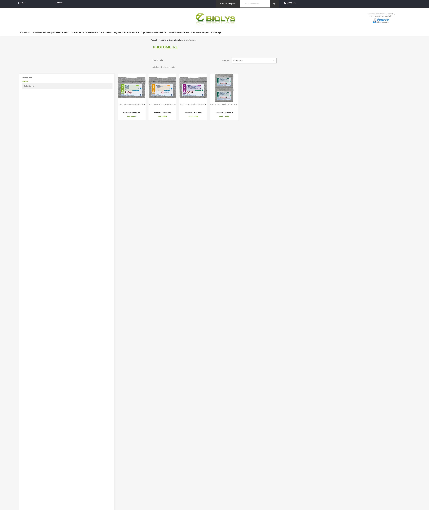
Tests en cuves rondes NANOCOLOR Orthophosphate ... (200, 104)
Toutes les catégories (227, 4)
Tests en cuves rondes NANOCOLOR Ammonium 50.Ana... (170, 104)
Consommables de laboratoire (84, 32)
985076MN (198, 112)
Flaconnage (216, 32)
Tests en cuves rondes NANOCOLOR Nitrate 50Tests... (138, 104)
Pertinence (254, 60)
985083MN (229, 112)
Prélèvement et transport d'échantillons (50, 32)
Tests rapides (105, 32)
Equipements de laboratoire (154, 32)
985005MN (167, 112)
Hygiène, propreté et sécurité (126, 32)
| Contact (59, 3)
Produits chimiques (200, 32)
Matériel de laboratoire (179, 32)
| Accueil (21, 3)
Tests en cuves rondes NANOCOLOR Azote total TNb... (230, 104)
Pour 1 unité (131, 116)
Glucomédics (24, 32)
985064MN (136, 112)
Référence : (127, 112)
